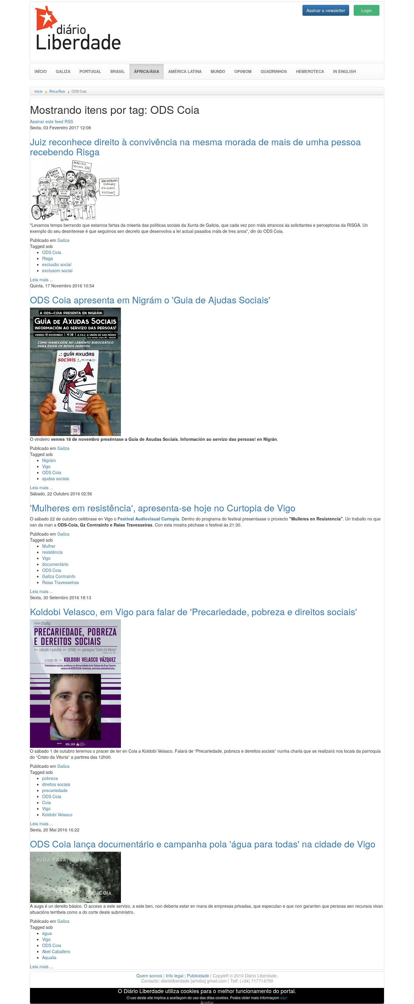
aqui (283, 997)
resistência (52, 552)
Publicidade (198, 976)
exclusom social (57, 270)
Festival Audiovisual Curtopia (148, 519)
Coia (46, 802)
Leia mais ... (41, 279)
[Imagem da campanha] (75, 877)
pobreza (50, 778)
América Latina (185, 71)
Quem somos (149, 976)
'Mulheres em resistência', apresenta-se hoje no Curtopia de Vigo (162, 507)
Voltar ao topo (396, 992)
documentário (55, 564)
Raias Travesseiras (60, 582)
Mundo (218, 71)
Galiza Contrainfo (58, 576)
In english (344, 71)
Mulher (48, 546)
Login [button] (366, 10)
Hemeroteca (310, 71)
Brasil (117, 71)
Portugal (90, 71)
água (47, 933)
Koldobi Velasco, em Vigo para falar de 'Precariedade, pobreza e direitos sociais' (193, 611)
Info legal (174, 976)
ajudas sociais (55, 478)
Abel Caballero (56, 951)
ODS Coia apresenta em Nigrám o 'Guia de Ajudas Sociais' (150, 299)
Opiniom (243, 71)
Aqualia (49, 957)
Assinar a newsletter (325, 10)
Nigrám (49, 460)
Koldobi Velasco (57, 814)
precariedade (55, 790)
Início (41, 71)
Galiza (63, 71)
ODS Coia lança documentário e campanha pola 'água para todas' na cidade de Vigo (203, 843)
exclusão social (56, 264)
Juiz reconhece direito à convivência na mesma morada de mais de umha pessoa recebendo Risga (195, 146)
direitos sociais (56, 784)
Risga (47, 258)
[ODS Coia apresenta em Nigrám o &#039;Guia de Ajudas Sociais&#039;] (75, 371)
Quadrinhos (274, 71)
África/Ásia (149, 71)
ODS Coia (51, 252)
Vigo (46, 466)
